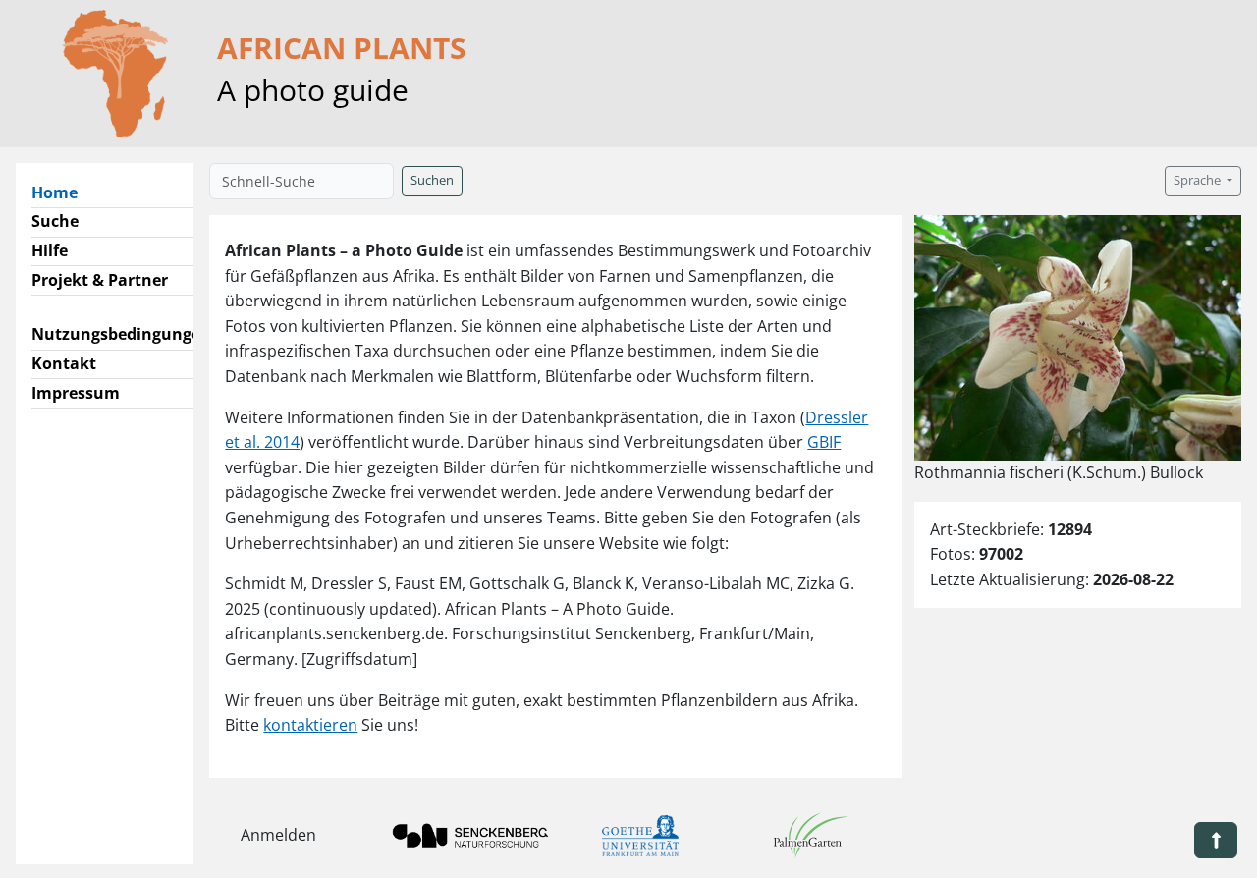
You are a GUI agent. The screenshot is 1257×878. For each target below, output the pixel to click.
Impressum (75, 393)
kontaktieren (310, 725)
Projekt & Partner (99, 280)
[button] (1215, 840)
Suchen (432, 180)
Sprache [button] (1199, 180)
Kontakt (63, 363)
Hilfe (49, 250)
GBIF (824, 442)
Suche (55, 221)
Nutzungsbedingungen (121, 334)
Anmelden (278, 835)
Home (62, 192)
